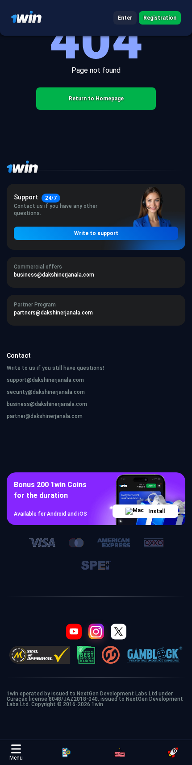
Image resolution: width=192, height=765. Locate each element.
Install (156, 511)
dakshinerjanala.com (59, 392)
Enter (125, 18)
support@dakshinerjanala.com (45, 380)
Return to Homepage (96, 98)
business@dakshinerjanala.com (47, 404)
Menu (16, 758)
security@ (20, 392)
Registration (159, 18)
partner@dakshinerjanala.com (45, 416)
